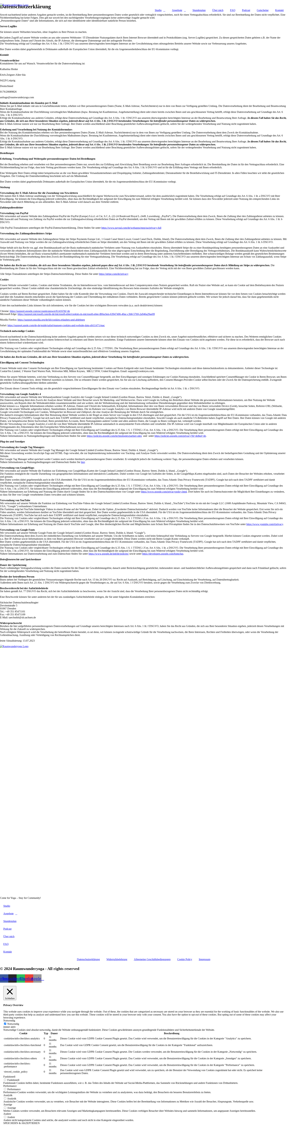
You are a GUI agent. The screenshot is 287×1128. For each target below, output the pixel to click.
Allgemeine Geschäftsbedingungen (152, 959)
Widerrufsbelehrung (116, 959)
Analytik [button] (7, 1095)
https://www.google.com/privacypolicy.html (164, 491)
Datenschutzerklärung (88, 959)
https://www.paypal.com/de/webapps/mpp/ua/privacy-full (131, 227)
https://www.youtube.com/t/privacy (264, 524)
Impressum (204, 959)
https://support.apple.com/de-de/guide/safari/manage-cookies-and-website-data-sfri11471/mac (56, 325)
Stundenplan (199, 10)
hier (83, 462)
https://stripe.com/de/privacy (113, 273)
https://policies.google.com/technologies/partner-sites (114, 435)
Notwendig (13, 1023)
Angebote (177, 10)
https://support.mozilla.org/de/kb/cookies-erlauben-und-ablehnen (51, 319)
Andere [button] (7, 1113)
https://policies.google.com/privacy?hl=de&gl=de (180, 435)
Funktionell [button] (9, 1076)
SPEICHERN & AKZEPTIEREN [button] (21, 1123)
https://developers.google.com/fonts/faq (162, 553)
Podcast (246, 10)
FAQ (232, 10)
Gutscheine (263, 10)
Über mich (217, 10)
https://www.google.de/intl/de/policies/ (109, 553)
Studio (158, 10)
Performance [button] (10, 1086)
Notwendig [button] (9, 1020)
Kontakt (279, 10)
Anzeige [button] (7, 1104)
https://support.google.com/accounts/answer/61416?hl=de (40, 311)
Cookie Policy (184, 959)
